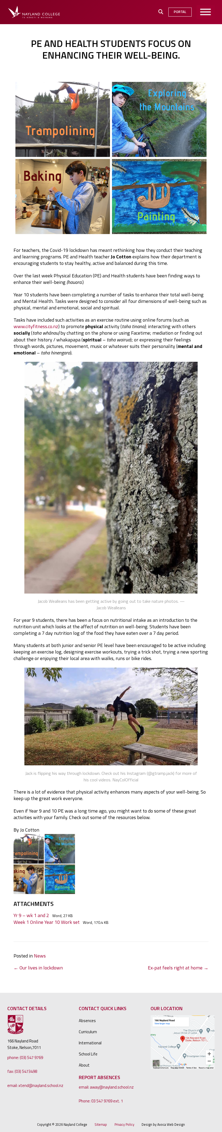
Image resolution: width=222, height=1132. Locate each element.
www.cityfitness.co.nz (36, 326)
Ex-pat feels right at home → (178, 968)
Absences (87, 1020)
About (84, 1065)
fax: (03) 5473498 (22, 1071)
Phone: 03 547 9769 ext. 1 (101, 1101)
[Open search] (161, 12)
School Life (88, 1054)
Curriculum (88, 1032)
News (40, 955)
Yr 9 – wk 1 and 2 (31, 915)
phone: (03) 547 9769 (25, 1057)
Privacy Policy (124, 1124)
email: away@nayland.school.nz (106, 1087)
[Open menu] (206, 12)
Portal (180, 11)
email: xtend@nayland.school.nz (35, 1085)
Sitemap (100, 1124)
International (90, 1043)
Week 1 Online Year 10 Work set (47, 922)
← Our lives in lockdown (38, 968)
